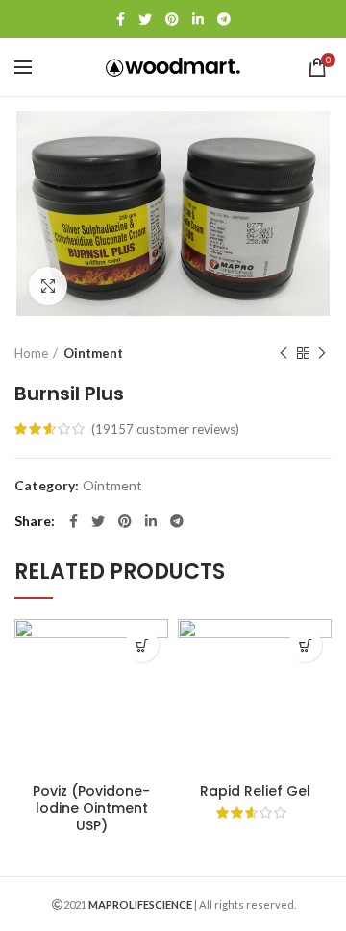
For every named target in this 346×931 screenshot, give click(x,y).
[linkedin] (197, 19)
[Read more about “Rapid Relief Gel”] (305, 645)
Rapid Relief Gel (255, 791)
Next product (322, 353)
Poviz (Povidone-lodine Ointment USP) (91, 808)
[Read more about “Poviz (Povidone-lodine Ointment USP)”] (142, 645)
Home (31, 353)
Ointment (93, 353)
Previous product (283, 353)
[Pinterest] (172, 19)
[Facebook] (121, 19)
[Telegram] (223, 19)
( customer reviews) (165, 429)
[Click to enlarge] (48, 286)
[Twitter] (145, 19)
